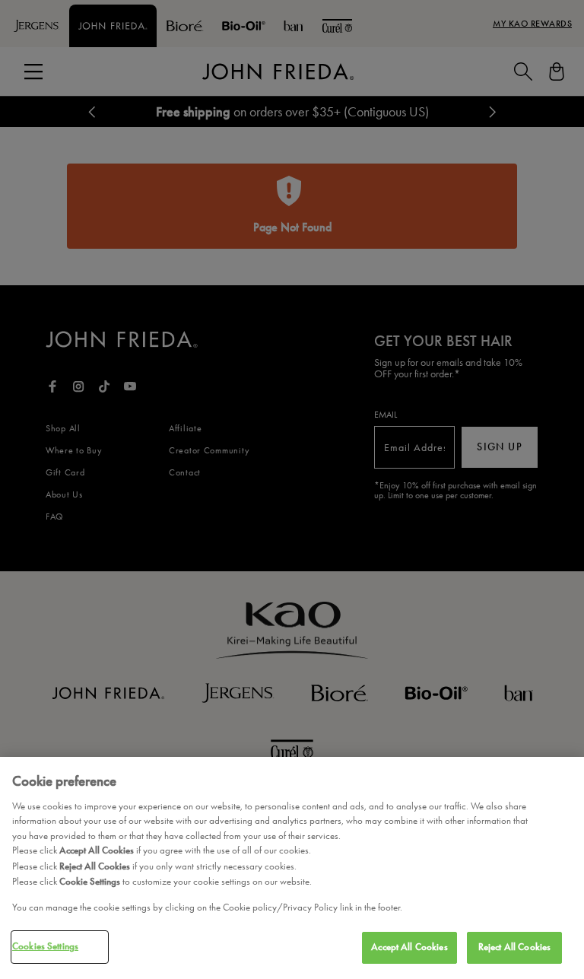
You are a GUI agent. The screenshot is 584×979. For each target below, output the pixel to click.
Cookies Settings (45, 946)
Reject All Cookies (514, 947)
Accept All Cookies (409, 947)
